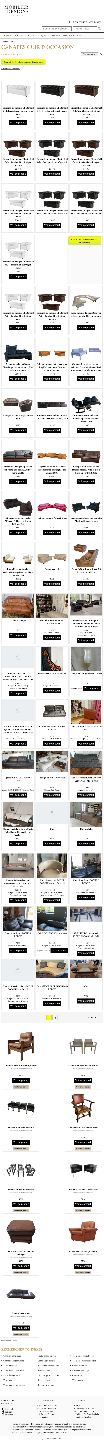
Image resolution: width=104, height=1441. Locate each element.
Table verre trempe (46, 1385)
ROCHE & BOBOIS (55, 892)
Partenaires (43, 1416)
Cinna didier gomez (46, 1360)
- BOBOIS (52, 988)
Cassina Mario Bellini (86, 728)
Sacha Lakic (21, 895)
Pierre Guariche (89, 635)
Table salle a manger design (84, 1360)
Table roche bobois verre (13, 1370)
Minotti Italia (89, 790)
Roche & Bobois (22, 1001)
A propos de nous (47, 1414)
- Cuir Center (52, 777)
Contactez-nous (46, 1411)
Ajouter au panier (21, 1087)
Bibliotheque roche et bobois (50, 1375)
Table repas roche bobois (48, 1365)
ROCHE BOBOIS (55, 738)
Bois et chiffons (55, 685)
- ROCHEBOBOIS (52, 622)
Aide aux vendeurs (47, 1408)
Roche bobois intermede (13, 1375)
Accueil (4, 41)
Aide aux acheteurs (48, 1405)
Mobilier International (21, 738)
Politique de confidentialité (87, 1414)
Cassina (80, 738)
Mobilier (7, 35)
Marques (42, 35)
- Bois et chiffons (52, 673)
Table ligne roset (10, 1365)
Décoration (29, 35)
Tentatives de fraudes (84, 1408)
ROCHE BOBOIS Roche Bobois (18, 988)
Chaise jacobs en (79, 1365)
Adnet (80, 688)
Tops (11, 41)
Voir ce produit (18, 122)
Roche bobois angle (80, 1370)
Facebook (8, 1408)
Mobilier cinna (44, 1370)
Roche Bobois (21, 688)
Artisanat (46, 950)
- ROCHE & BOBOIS (86, 881)
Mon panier (95, 22)
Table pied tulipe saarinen (14, 1385)
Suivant (93, 1017)
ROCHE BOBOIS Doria (18, 779)
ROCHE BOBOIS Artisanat (52, 933)
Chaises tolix (77, 1375)
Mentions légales (83, 1416)
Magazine (77, 35)
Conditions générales (84, 1411)
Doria (32, 790)
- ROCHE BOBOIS (52, 728)
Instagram (8, 1414)
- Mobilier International (18, 731)
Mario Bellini (97, 738)
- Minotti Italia (86, 779)
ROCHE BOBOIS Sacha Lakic (18, 883)
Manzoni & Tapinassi (56, 895)
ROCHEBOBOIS (55, 632)
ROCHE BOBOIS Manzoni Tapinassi (52, 881)
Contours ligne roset (12, 1355)
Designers (55, 35)
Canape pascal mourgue (13, 1360)
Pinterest (8, 1411)
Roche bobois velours (47, 1355)
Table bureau (77, 1380)
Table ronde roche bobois (83, 1355)
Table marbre (9, 1380)
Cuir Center (55, 790)
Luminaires (18, 35)
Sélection (67, 35)
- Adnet (86, 673)
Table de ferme (44, 1380)
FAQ (77, 1405)
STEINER (88, 632)
